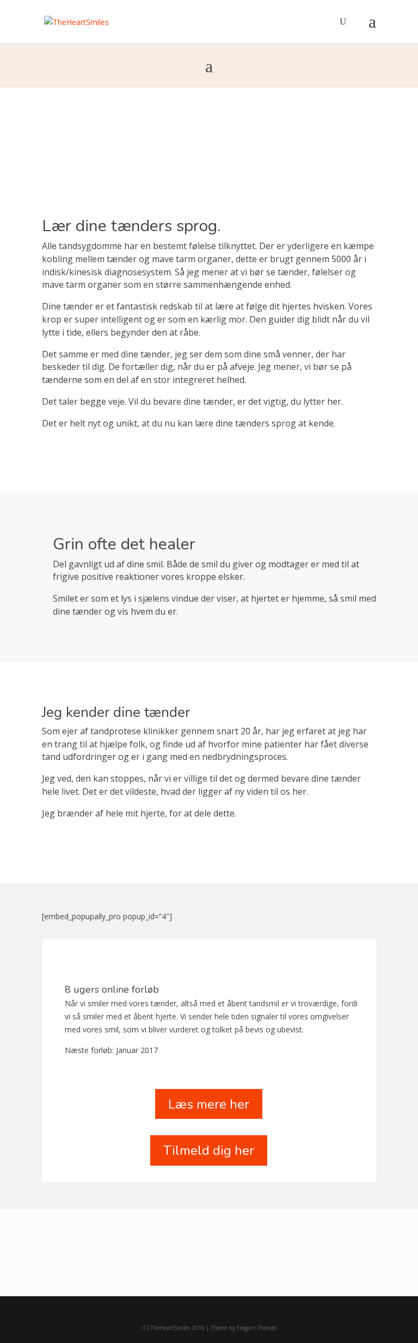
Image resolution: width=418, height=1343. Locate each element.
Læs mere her (208, 1104)
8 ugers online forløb (112, 989)
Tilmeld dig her (208, 1150)
